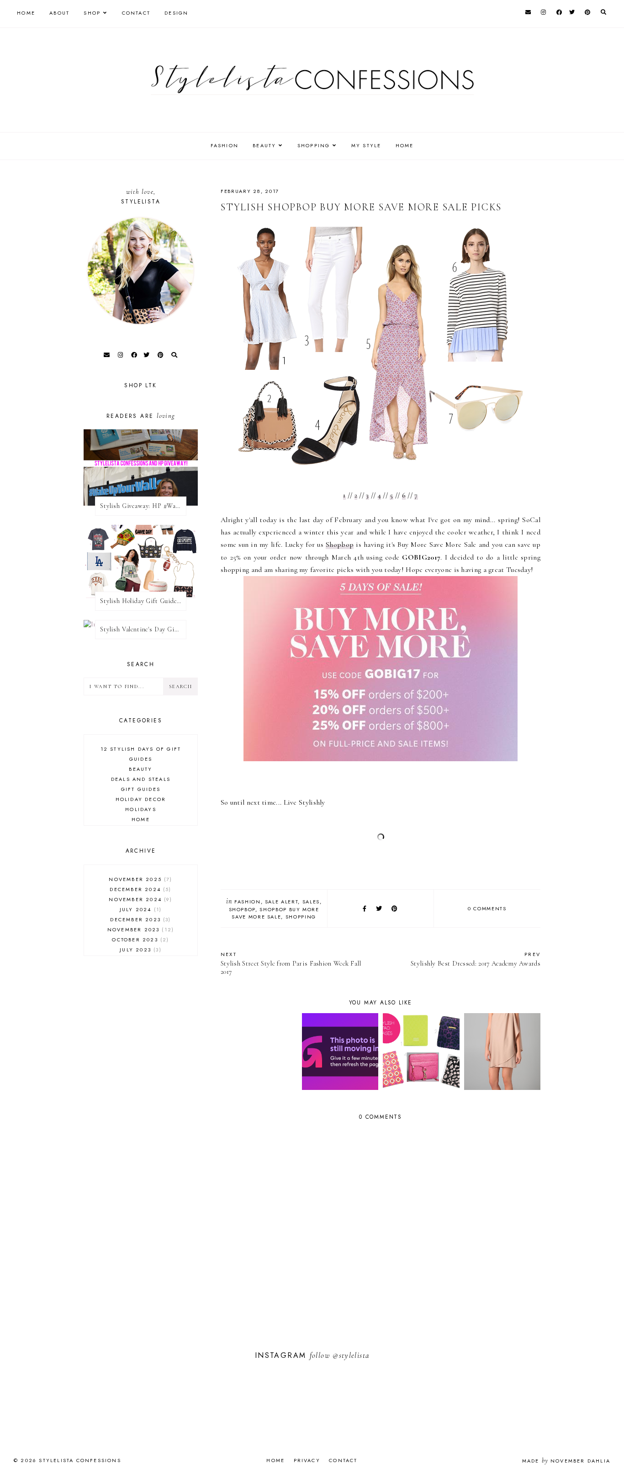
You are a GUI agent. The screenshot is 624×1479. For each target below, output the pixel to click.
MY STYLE (366, 145)
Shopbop (340, 544)
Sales (311, 901)
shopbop (242, 909)
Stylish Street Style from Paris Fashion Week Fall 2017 (291, 963)
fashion (247, 901)
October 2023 (139, 939)
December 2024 (139, 889)
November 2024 (139, 899)
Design (176, 12)
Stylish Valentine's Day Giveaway (143, 629)
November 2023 (139, 929)
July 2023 (139, 949)
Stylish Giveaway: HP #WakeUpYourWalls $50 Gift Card (143, 506)
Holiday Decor (141, 799)
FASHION (224, 145)
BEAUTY (264, 145)
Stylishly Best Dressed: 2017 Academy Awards (475, 958)
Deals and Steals (140, 779)
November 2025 (139, 879)
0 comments (487, 908)
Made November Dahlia (566, 1460)
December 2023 (139, 919)
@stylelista (351, 1355)
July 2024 (139, 909)
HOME (405, 145)
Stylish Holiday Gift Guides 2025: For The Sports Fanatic (143, 601)
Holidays (140, 809)
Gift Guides (140, 789)
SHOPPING (313, 145)
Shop (92, 12)
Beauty (140, 769)
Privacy (307, 1460)
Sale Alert (281, 901)
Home (26, 12)
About (59, 12)
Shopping (301, 916)
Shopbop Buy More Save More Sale (275, 913)
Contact (136, 12)
